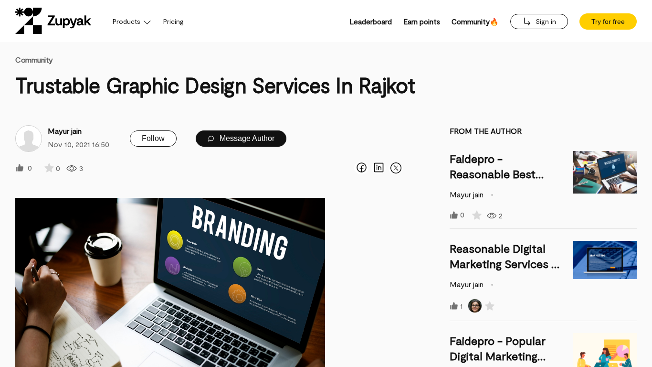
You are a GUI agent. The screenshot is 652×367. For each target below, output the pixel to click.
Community (34, 59)
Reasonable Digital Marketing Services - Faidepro (503, 263)
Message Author (246, 138)
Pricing (173, 21)
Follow (153, 138)
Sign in (545, 21)
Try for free (608, 21)
